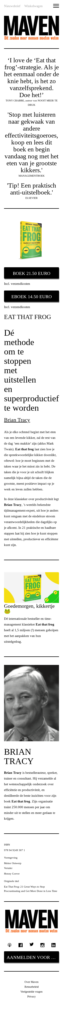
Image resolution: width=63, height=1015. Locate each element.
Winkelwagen (33, 6)
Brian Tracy (17, 420)
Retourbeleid (31, 986)
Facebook (20, 945)
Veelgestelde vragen (31, 991)
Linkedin (53, 945)
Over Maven (31, 981)
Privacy (31, 996)
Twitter (31, 944)
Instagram (42, 945)
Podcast (9, 945)
